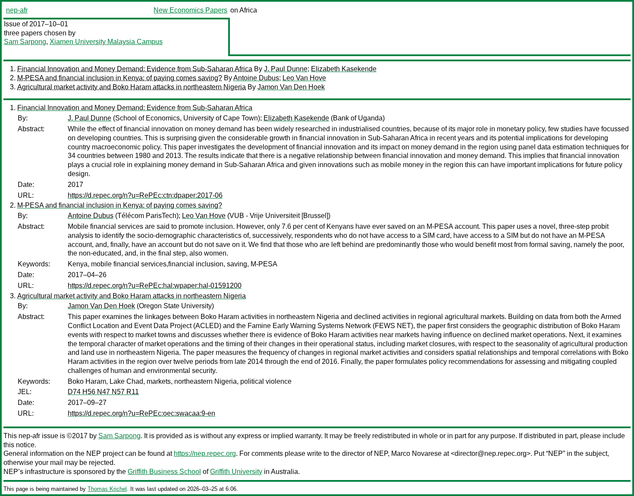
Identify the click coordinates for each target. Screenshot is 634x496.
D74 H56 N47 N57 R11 (103, 391)
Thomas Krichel (107, 489)
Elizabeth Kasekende (344, 69)
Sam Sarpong (25, 41)
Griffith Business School (164, 471)
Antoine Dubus (256, 78)
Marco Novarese (416, 453)
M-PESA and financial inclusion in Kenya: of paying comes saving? (119, 78)
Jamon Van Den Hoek (291, 87)
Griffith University (236, 471)
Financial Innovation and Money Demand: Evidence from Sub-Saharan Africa (134, 69)
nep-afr (17, 10)
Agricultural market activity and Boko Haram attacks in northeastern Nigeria (131, 87)
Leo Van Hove (304, 78)
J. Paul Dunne (286, 69)
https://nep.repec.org (205, 453)
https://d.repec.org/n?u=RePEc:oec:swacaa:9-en (141, 413)
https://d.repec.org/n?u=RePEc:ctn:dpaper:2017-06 (145, 195)
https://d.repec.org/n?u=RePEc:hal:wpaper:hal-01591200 (155, 285)
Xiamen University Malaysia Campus (106, 41)
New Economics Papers (190, 10)
